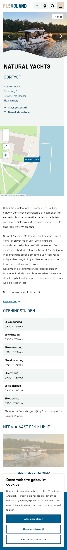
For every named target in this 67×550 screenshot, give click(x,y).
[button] (32, 161)
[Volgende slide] (61, 36)
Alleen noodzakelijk (34, 529)
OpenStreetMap (12, 195)
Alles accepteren (33, 518)
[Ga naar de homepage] (15, 6)
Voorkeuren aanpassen (34, 539)
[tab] (57, 16)
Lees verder (10, 301)
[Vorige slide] (9, 36)
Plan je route (11, 100)
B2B (37, 5)
